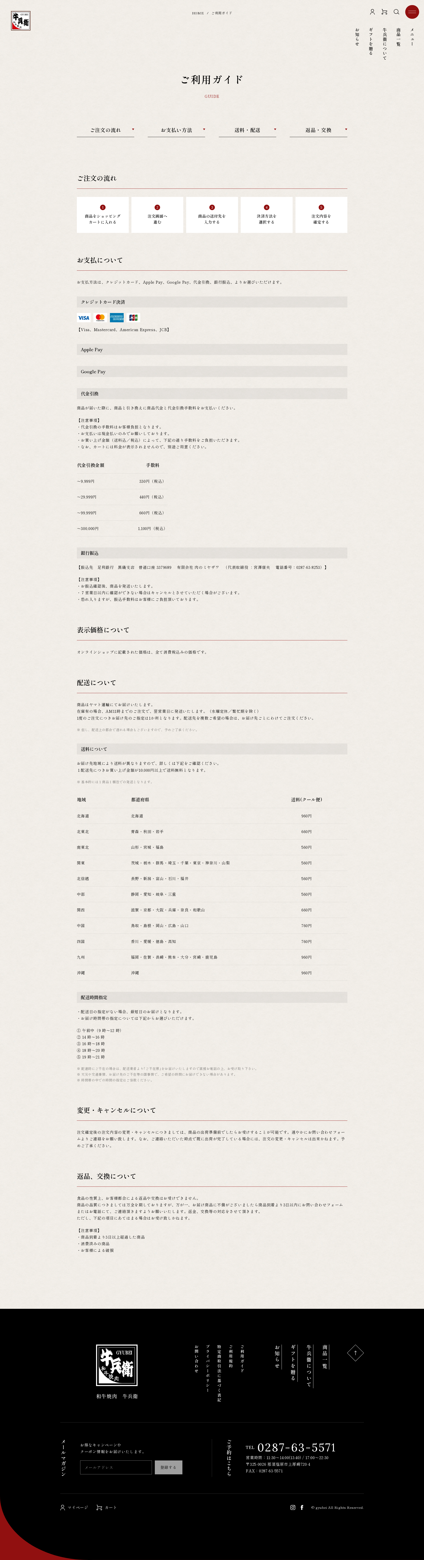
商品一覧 (324, 1357)
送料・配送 (248, 129)
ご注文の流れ (105, 129)
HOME (198, 13)
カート (111, 1507)
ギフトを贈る (371, 42)
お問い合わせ (196, 1359)
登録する (168, 1467)
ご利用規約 (231, 1357)
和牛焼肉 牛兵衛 (117, 1395)
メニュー (412, 12)
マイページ (78, 1507)
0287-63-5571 (291, 1447)
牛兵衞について (308, 1366)
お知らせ (277, 1357)
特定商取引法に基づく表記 (219, 1374)
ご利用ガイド (242, 1359)
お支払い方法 (176, 129)
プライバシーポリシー (208, 1369)
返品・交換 (318, 129)
